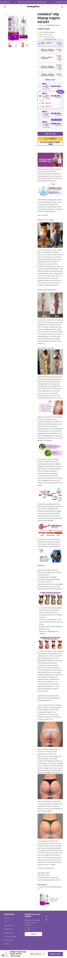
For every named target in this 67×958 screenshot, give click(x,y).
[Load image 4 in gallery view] (27, 44)
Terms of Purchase (10, 936)
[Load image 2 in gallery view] (16, 44)
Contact (6, 944)
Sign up (33, 934)
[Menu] (5, 6)
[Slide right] (32, 45)
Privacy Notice (8, 925)
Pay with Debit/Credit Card (50, 143)
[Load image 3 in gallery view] (21, 44)
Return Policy (8, 929)
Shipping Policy (9, 933)
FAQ (5, 922)
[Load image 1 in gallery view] (10, 44)
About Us (7, 918)
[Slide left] (6, 45)
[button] (50, 86)
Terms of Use (8, 940)
